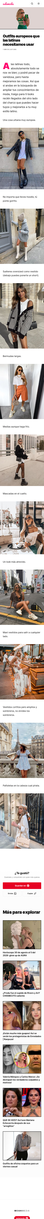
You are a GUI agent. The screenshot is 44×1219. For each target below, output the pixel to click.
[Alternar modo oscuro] (38, 3)
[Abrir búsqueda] (32, 3)
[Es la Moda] (8, 3)
